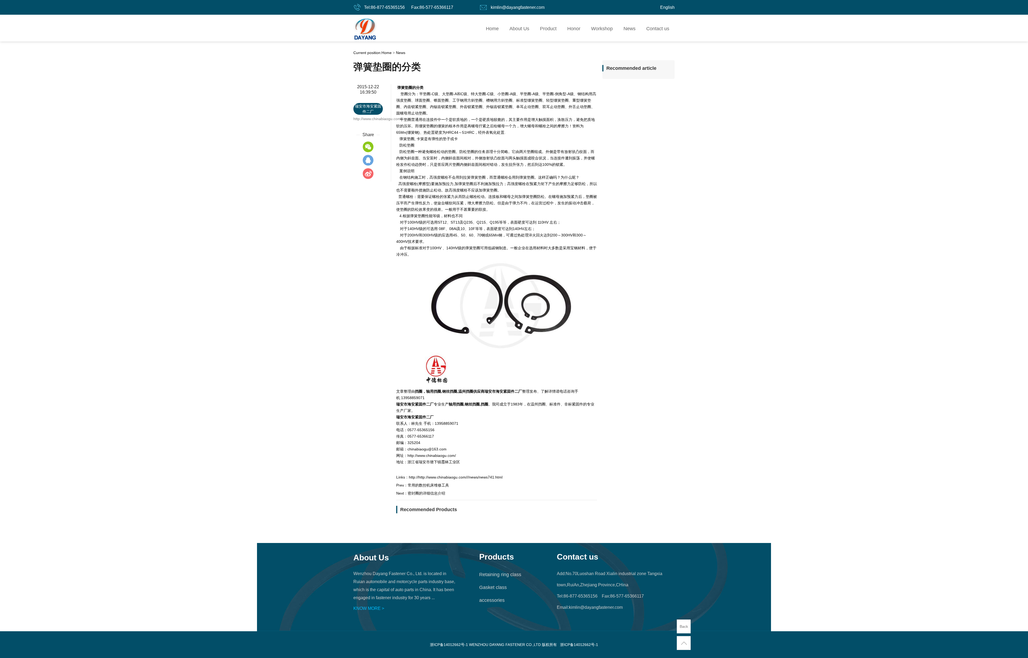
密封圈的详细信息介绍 (426, 493)
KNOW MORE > (368, 608)
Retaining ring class (500, 574)
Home (492, 28)
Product (548, 28)
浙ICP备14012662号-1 (579, 644)
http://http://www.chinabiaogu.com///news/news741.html (455, 477)
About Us (519, 28)
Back (684, 626)
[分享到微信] (368, 146)
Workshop (602, 28)
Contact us (657, 28)
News (629, 28)
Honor (573, 28)
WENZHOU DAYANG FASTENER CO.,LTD (365, 28)
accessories (492, 600)
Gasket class (493, 587)
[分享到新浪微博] (368, 173)
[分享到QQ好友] (368, 160)
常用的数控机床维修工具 (428, 485)
